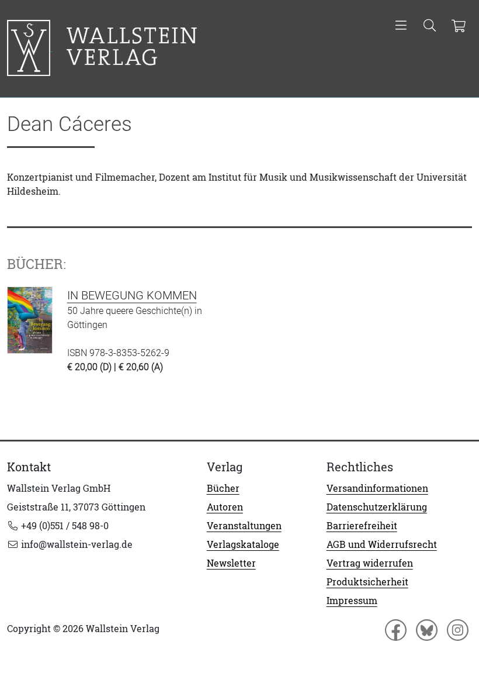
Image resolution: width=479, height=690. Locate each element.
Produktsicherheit (367, 581)
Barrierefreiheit (362, 525)
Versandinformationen (377, 488)
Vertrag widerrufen (370, 563)
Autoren (225, 507)
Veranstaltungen (244, 525)
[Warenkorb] (458, 26)
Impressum (352, 600)
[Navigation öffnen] (401, 26)
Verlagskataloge (243, 544)
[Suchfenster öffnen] (429, 26)
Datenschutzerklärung (377, 507)
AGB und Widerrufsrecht (382, 544)
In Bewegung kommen (132, 295)
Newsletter (231, 563)
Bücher (223, 488)
